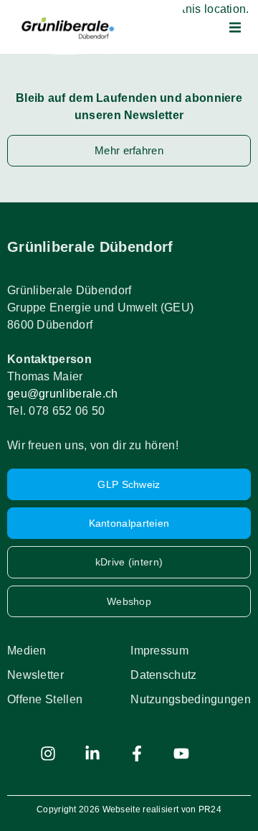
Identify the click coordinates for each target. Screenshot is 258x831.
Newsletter (35, 675)
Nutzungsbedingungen (190, 699)
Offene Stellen (44, 699)
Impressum (159, 650)
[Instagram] (48, 753)
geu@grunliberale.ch (62, 394)
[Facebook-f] (137, 753)
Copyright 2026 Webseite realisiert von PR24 (129, 809)
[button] (235, 27)
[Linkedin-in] (92, 753)
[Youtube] (181, 753)
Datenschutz (163, 675)
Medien (27, 650)
